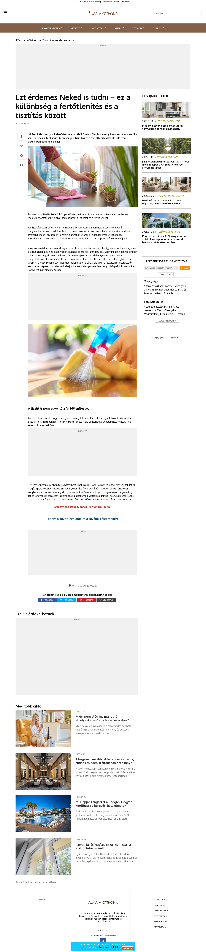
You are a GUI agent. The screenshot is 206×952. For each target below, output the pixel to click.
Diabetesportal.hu (160, 911)
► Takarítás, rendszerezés (55, 40)
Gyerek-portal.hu (160, 921)
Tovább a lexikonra (166, 321)
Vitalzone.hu (160, 905)
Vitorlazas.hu (160, 900)
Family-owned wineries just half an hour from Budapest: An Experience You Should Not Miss (165, 164)
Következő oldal (86, 585)
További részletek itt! (109, 947)
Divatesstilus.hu (160, 916)
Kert (117, 28)
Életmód (137, 28)
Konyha (174, 338)
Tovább (168, 293)
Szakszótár (166, 274)
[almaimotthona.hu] (103, 14)
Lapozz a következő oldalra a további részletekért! (82, 519)
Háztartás (97, 28)
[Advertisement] (103, 68)
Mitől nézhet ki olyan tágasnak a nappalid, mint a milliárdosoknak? (162, 202)
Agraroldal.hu (160, 927)
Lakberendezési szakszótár (166, 261)
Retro (156, 28)
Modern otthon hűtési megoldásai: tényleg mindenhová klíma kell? (162, 127)
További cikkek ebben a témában (36, 882)
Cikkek (32, 40)
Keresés (184, 268)
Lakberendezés (51, 28)
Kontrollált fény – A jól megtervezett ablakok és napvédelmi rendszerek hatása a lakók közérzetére (165, 239)
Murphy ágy (151, 281)
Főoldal (21, 40)
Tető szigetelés (153, 301)
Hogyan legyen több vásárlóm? (103, 936)
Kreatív (75, 28)
